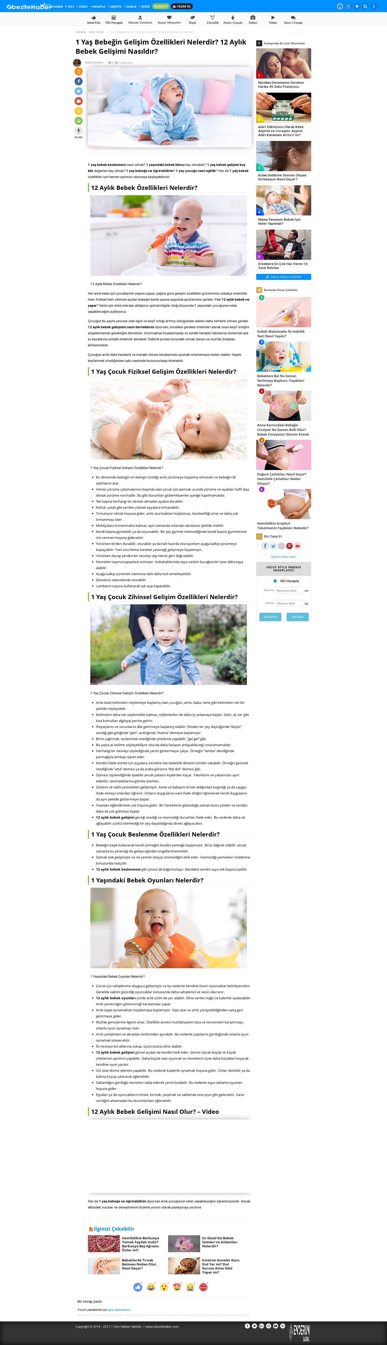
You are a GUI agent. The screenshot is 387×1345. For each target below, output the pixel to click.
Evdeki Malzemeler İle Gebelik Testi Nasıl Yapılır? (281, 333)
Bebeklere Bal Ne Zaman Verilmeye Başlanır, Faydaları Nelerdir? (280, 380)
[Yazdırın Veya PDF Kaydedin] (79, 121)
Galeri (253, 22)
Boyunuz (269, 590)
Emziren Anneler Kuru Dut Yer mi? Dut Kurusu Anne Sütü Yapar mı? (220, 1266)
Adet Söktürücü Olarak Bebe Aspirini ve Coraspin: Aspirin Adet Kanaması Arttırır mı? (281, 131)
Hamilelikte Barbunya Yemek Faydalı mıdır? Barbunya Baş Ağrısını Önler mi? (140, 1244)
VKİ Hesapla (289, 581)
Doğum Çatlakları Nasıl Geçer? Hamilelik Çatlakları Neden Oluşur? (281, 479)
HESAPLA (98, 6)
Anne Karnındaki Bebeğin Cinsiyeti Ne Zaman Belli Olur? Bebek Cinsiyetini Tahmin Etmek (283, 430)
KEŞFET (162, 6)
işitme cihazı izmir (283, 557)
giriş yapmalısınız (119, 1310)
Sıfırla (298, 617)
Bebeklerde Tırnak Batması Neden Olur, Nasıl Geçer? (139, 1264)
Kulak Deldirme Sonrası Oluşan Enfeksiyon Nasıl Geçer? (282, 177)
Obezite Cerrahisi (140, 22)
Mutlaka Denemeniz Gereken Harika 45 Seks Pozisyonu (281, 85)
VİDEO (82, 6)
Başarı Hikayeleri (169, 22)
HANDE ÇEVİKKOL (92, 62)
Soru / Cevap (293, 22)
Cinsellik (213, 22)
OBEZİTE (115, 6)
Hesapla (270, 617)
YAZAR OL (183, 6)
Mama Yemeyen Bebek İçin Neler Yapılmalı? (279, 221)
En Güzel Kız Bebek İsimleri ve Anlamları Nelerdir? (219, 1242)
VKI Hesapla (114, 22)
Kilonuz (269, 603)
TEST (70, 6)
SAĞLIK (131, 6)
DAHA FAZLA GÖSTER (285, 277)
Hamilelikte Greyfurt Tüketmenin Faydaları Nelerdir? (282, 525)
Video (273, 22)
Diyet (192, 22)
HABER (58, 6)
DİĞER (145, 6)
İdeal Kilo (93, 22)
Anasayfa (81, 32)
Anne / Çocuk (232, 22)
